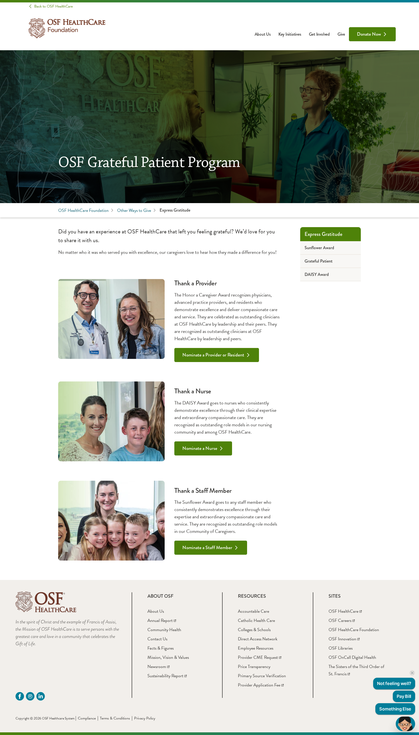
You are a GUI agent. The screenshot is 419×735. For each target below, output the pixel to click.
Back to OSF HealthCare (53, 6)
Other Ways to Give (134, 210)
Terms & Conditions (115, 718)
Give (341, 34)
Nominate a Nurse (199, 448)
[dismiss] (412, 673)
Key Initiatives (289, 34)
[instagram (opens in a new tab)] (30, 696)
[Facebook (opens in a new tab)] (20, 696)
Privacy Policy (144, 718)
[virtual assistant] (405, 724)
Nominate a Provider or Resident (213, 354)
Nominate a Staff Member (207, 547)
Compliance (87, 718)
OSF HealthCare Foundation (83, 210)
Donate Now (369, 34)
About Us (263, 34)
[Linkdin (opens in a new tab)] (40, 696)
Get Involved (319, 34)
